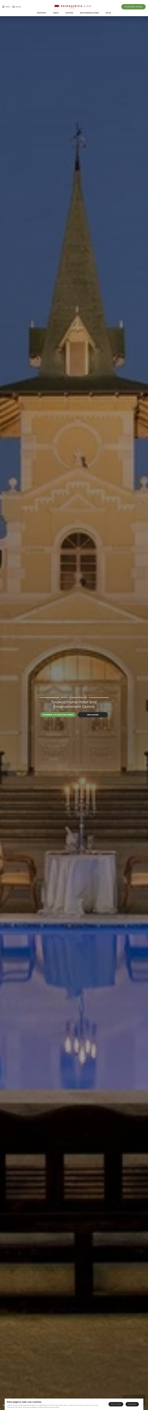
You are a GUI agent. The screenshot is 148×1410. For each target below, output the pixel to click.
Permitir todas (116, 1404)
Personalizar (132, 1404)
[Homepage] (4, 1405)
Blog (108, 13)
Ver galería (93, 715)
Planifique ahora (133, 7)
